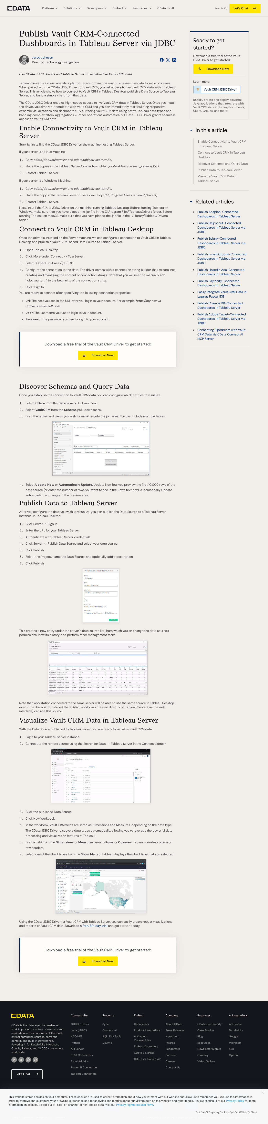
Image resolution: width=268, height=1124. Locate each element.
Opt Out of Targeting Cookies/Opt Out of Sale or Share (226, 1112)
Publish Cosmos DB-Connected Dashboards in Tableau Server (220, 305)
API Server (77, 1049)
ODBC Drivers (80, 1024)
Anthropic (235, 1024)
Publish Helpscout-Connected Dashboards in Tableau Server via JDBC (221, 227)
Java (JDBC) (79, 1030)
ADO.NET (76, 1036)
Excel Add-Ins (80, 1061)
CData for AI (165, 8)
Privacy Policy (235, 1100)
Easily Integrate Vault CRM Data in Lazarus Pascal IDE (221, 294)
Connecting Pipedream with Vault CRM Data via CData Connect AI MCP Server (221, 334)
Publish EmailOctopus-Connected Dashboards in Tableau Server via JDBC (221, 258)
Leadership (173, 1049)
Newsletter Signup (209, 1049)
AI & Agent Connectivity (142, 1038)
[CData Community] (35, 1060)
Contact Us (173, 1067)
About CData (174, 1024)
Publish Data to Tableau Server (220, 170)
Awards (170, 1042)
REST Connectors (82, 1055)
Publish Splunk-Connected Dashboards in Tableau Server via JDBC (221, 242)
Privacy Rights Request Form (134, 1104)
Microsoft (235, 1042)
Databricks (236, 1030)
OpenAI (233, 1055)
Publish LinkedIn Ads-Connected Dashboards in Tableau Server (220, 272)
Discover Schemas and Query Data (223, 164)
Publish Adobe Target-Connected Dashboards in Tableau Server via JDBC (221, 318)
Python (75, 1042)
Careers (171, 1061)
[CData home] (21, 8)
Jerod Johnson (42, 57)
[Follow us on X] (168, 60)
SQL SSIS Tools (111, 1036)
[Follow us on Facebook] (162, 60)
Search (219, 8)
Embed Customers (146, 1046)
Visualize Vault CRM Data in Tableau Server (217, 178)
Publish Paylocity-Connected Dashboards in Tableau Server (218, 283)
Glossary (203, 1055)
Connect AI (109, 1030)
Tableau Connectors (84, 1073)
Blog (200, 1036)
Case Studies (205, 1030)
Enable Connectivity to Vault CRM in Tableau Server (222, 143)
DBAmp (107, 1042)
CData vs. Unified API (147, 1059)
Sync (105, 1024)
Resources (204, 1042)
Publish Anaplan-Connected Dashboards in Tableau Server (218, 214)
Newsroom (172, 1036)
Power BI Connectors (84, 1067)
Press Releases (175, 1030)
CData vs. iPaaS (144, 1052)
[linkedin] (14, 1060)
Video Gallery (206, 1061)
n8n (231, 1049)
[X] (21, 1060)
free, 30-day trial (95, 926)
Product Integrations (147, 1030)
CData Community (209, 1024)
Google (233, 1036)
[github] (28, 1060)
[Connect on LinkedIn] (174, 60)
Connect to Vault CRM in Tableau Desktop (221, 154)
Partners (171, 1055)
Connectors (141, 1024)
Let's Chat (240, 8)
